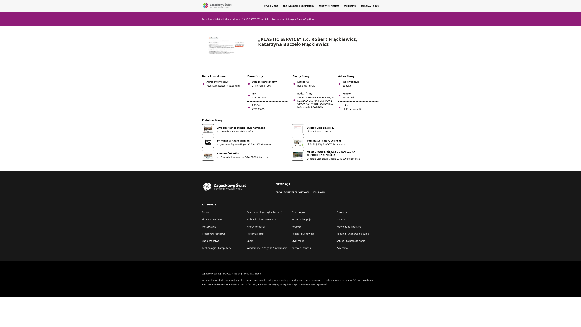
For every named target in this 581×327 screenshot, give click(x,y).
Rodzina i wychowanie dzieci (352, 233)
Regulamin (318, 192)
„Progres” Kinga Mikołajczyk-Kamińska (241, 127)
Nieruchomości (256, 226)
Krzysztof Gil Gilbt (228, 153)
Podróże (297, 226)
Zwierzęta (350, 6)
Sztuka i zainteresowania (350, 241)
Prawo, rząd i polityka (348, 226)
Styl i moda (271, 6)
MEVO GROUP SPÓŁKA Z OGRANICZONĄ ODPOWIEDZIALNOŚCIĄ (331, 153)
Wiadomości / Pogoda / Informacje (267, 248)
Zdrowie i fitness (329, 6)
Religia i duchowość (303, 233)
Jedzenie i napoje (301, 219)
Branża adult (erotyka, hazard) (264, 212)
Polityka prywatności (297, 192)
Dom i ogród (299, 212)
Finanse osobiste (212, 219)
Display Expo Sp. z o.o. (320, 127)
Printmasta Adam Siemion (233, 140)
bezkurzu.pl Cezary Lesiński (324, 140)
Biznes (206, 212)
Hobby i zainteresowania (261, 219)
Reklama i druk (370, 6)
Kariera (340, 219)
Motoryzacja (209, 226)
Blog (279, 192)
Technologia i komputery (298, 6)
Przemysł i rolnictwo (214, 233)
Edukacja (341, 212)
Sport (250, 241)
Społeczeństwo (211, 241)
